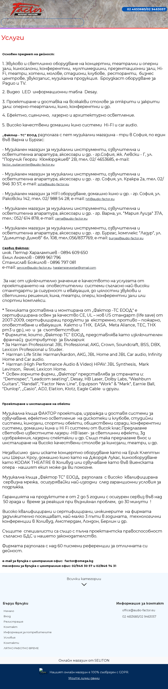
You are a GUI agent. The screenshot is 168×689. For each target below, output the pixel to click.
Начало (9, 611)
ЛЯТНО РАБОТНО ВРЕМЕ (21, 648)
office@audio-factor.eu (138, 610)
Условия (9, 637)
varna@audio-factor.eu (71, 218)
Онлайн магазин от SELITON (84, 660)
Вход (7, 616)
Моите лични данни (84, 678)
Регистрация (13, 621)
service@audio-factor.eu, (34, 268)
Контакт (10, 626)
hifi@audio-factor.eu (100, 199)
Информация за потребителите (28, 632)
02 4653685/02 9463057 (146, 9)
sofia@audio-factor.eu (53, 184)
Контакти (11, 642)
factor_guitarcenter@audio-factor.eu (28, 164)
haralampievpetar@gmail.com (74, 268)
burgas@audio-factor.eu (126, 238)
